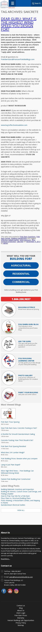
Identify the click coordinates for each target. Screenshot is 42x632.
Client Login (20, 613)
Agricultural (21, 265)
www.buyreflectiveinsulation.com (14, 125)
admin (5, 243)
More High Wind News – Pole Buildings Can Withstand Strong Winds (17, 472)
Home (3, 7)
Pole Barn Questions (27, 237)
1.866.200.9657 (21, 299)
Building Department (19, 238)
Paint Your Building (28, 392)
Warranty (20, 618)
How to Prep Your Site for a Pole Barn (15, 496)
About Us (20, 610)
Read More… (5, 559)
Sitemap (21, 625)
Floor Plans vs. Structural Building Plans (16, 498)
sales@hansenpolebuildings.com (21, 577)
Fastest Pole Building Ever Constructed (15, 479)
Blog (21, 608)
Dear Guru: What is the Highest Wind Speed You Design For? (18, 24)
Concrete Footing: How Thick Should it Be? (17, 440)
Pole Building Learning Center (26, 359)
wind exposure (25, 240)
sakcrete (20, 241)
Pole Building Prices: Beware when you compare (19, 458)
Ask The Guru (24, 341)
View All (21, 510)
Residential (21, 273)
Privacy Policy (21, 623)
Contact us (21, 605)
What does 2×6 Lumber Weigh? (12, 452)
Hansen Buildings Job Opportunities (20, 620)
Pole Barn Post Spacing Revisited (13, 446)
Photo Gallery (25, 375)
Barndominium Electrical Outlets (13, 505)
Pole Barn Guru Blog (28, 324)
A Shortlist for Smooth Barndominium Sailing (18, 434)
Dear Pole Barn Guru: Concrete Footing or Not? (19, 428)
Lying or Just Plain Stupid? (10, 465)
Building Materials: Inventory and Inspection (17, 489)
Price (26, 307)
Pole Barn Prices (20, 615)
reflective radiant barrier (10, 240)
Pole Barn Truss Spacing (10, 422)
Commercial (21, 281)
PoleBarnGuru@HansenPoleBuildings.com (17, 59)
